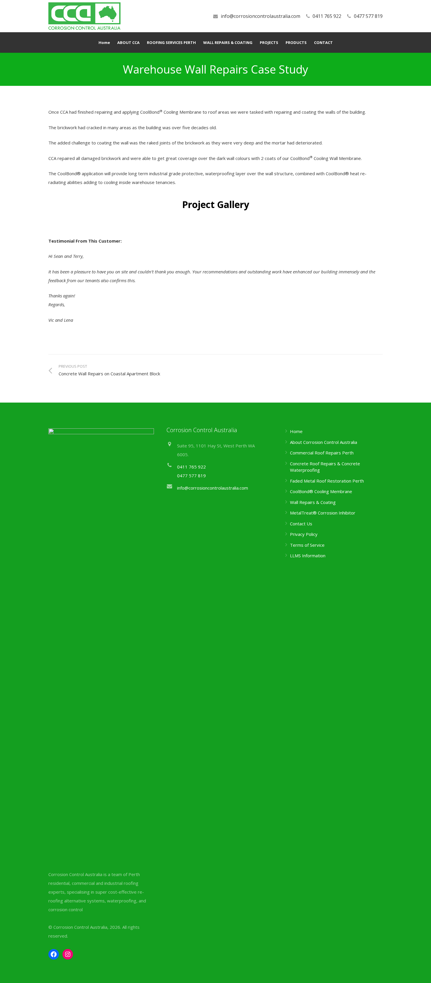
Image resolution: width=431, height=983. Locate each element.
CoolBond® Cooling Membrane (321, 491)
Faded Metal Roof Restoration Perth (327, 481)
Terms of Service (307, 545)
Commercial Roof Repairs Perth (322, 453)
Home (296, 431)
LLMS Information (307, 555)
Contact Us (301, 524)
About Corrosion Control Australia (323, 442)
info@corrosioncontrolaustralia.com (260, 16)
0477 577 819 (368, 16)
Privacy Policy (304, 534)
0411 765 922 (327, 16)
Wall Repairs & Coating (313, 502)
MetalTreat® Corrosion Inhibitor (322, 513)
